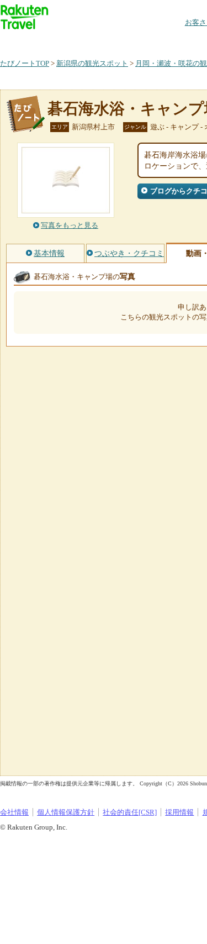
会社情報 (14, 812)
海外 (84, 41)
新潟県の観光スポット (92, 63)
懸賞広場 (129, 41)
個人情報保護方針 (65, 812)
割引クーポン (174, 41)
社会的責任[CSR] (130, 812)
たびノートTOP (24, 63)
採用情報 (179, 812)
